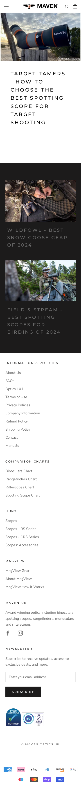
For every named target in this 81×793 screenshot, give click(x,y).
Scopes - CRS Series (22, 537)
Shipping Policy (17, 429)
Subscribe (23, 692)
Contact (11, 437)
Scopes (11, 520)
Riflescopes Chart (19, 487)
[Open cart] (75, 6)
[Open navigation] (6, 6)
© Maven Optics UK (40, 744)
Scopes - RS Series (20, 528)
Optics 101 (14, 388)
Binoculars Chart (18, 471)
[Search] (67, 6)
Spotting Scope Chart (22, 495)
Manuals (12, 445)
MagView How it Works (24, 586)
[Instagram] (20, 633)
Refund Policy (16, 421)
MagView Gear (17, 570)
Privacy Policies (17, 405)
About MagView (18, 578)
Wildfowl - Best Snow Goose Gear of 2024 (37, 237)
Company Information (22, 413)
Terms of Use (16, 397)
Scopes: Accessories (21, 545)
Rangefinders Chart (21, 479)
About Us (13, 372)
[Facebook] (8, 633)
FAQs (9, 380)
